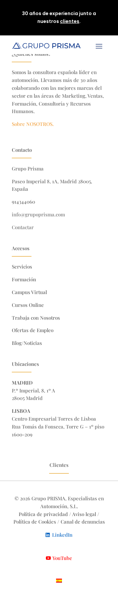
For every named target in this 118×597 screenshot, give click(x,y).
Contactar (23, 227)
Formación (24, 279)
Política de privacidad (43, 514)
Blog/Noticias (27, 343)
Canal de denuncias (83, 521)
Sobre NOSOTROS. (33, 124)
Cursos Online (28, 305)
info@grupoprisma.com (38, 214)
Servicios (22, 266)
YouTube (62, 558)
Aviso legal (84, 514)
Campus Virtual (29, 292)
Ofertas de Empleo (32, 330)
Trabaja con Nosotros (36, 317)
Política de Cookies (35, 521)
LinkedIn (62, 534)
